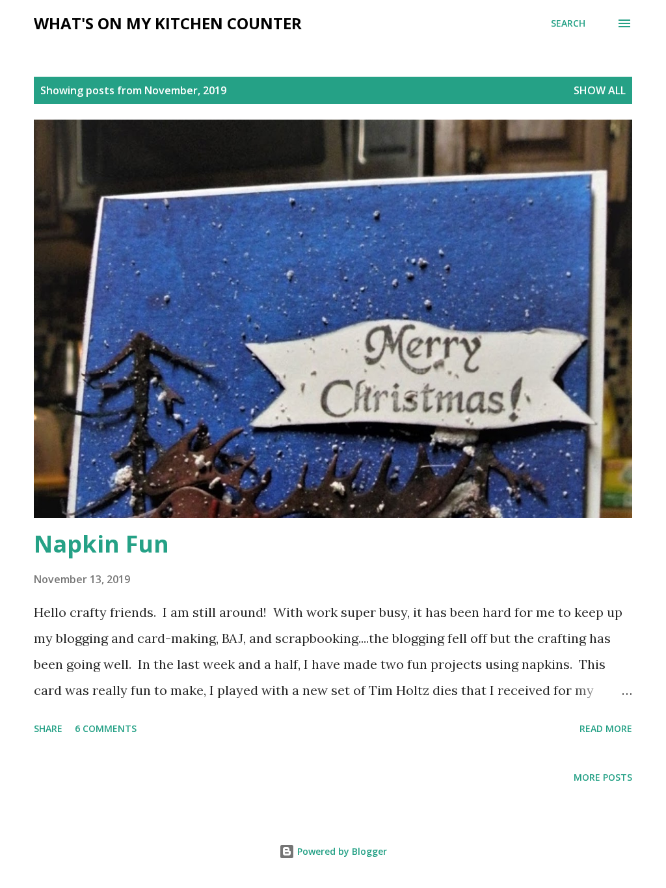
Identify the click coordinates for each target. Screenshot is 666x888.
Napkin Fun (101, 544)
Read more (605, 728)
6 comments (106, 728)
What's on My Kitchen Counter (168, 23)
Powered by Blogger (341, 851)
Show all (600, 90)
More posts (603, 777)
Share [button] (48, 728)
